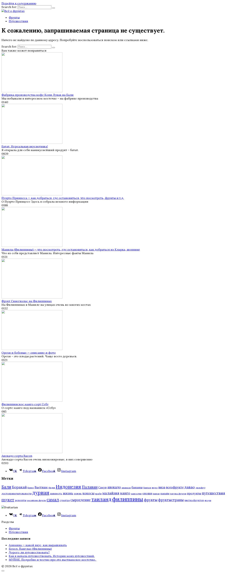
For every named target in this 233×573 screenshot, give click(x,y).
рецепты (20, 500)
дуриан (40, 493)
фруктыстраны (171, 500)
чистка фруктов (194, 500)
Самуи (102, 487)
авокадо (114, 487)
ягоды (208, 500)
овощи (147, 493)
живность (56, 493)
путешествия (213, 493)
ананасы (126, 487)
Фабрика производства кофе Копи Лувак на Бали (37, 95)
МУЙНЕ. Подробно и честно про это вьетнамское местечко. (52, 559)
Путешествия (18, 21)
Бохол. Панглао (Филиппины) (30, 548)
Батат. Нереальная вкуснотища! (24, 146)
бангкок (147, 487)
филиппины (127, 499)
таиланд (101, 499)
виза (161, 487)
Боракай (19, 487)
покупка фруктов (178, 493)
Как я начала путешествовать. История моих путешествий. (52, 556)
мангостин (136, 493)
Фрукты (14, 17)
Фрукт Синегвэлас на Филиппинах (26, 301)
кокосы (88, 493)
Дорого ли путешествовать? (29, 552)
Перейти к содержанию (18, 3)
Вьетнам (41, 487)
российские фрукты (36, 500)
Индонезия (68, 487)
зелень (78, 493)
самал (53, 499)
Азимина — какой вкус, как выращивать (38, 545)
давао (189, 487)
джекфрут (200, 487)
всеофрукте (175, 487)
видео (155, 487)
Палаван (90, 487)
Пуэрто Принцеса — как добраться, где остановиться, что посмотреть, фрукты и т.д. (62, 198)
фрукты (150, 499)
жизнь (68, 493)
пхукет (7, 499)
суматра (65, 500)
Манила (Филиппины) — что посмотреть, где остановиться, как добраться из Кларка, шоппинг (70, 249)
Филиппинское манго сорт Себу (24, 404)
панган (156, 493)
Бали (6, 486)
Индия (51, 487)
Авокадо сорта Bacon (16, 456)
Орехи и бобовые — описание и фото (28, 352)
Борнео (30, 487)
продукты (194, 493)
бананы (137, 487)
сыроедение (80, 500)
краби (98, 493)
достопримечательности (16, 493)
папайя (164, 493)
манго (125, 493)
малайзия (110, 493)
